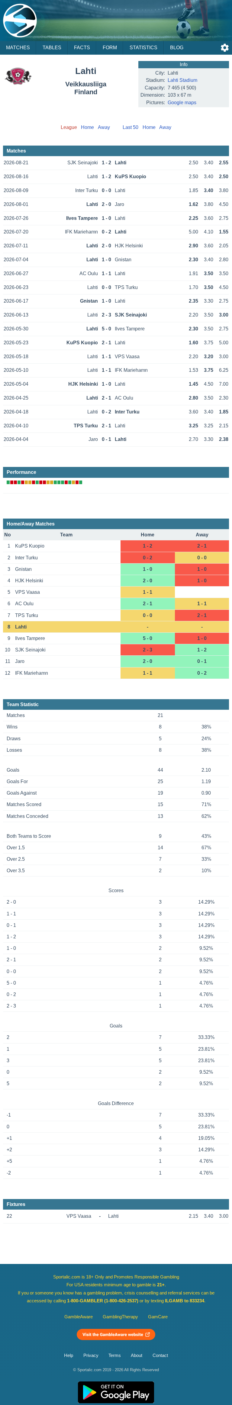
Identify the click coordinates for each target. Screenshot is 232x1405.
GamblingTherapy (120, 1316)
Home (87, 127)
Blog (176, 47)
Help (68, 1355)
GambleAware (78, 1316)
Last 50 (130, 127)
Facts (82, 47)
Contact (160, 1355)
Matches (18, 47)
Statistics (143, 47)
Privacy (90, 1355)
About (136, 1355)
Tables (52, 47)
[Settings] (225, 48)
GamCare (158, 1316)
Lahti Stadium (182, 80)
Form (110, 47)
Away (104, 127)
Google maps (182, 102)
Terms (114, 1355)
